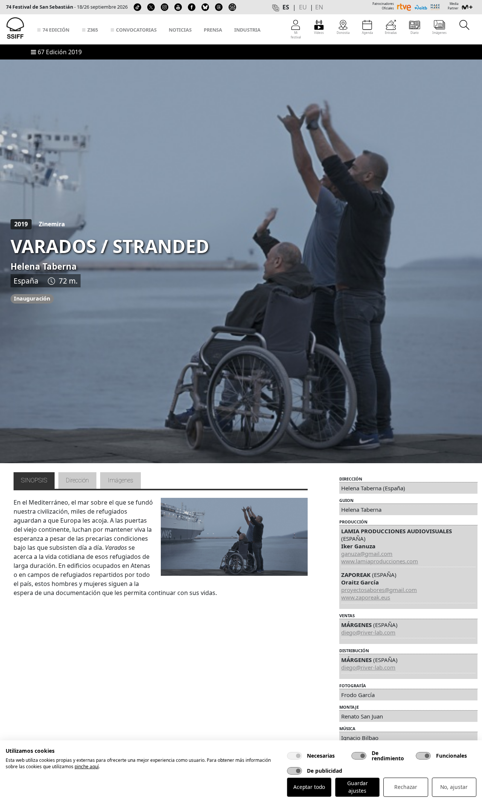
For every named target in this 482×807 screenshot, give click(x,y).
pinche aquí (87, 766)
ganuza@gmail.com (366, 553)
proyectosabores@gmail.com (379, 589)
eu (303, 7)
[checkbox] (294, 756)
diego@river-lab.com (368, 632)
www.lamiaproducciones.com (379, 561)
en (319, 7)
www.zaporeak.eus (365, 597)
